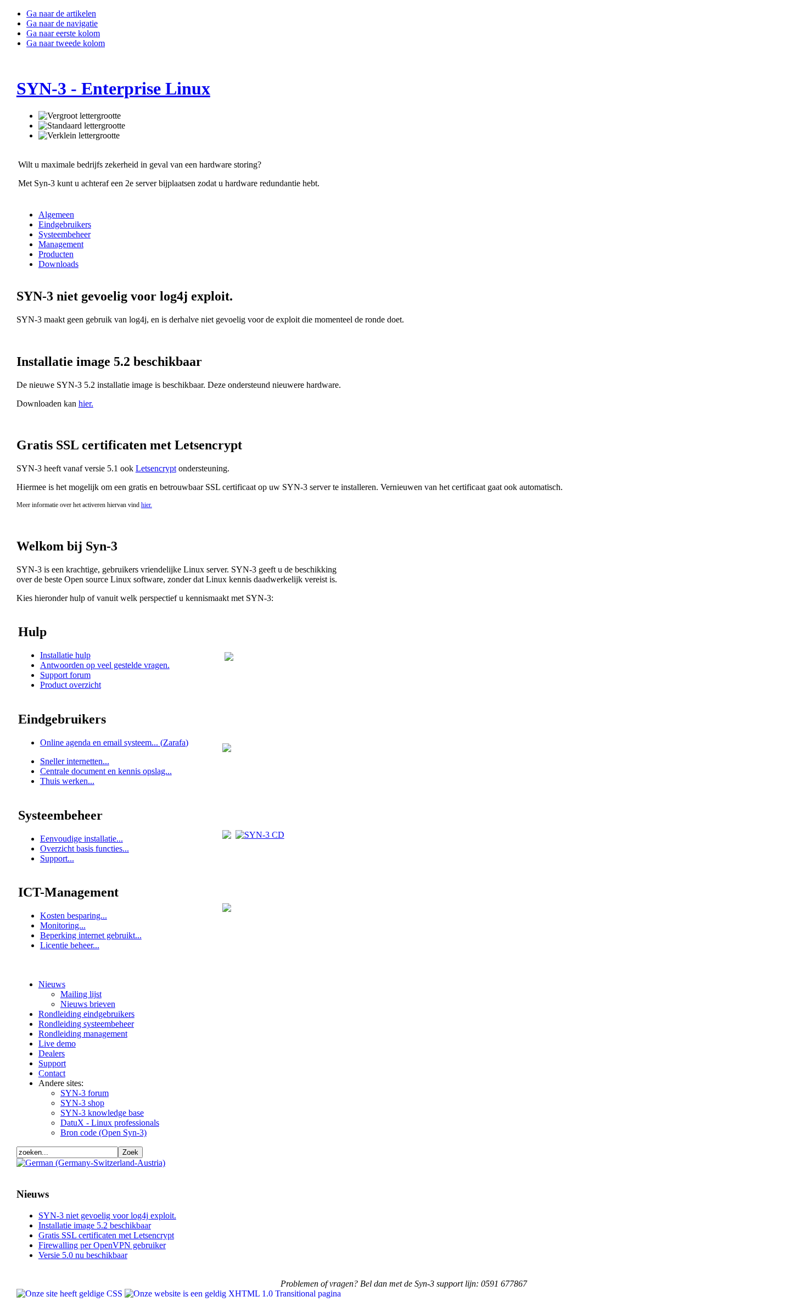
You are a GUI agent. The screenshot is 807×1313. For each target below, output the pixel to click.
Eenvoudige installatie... (81, 838)
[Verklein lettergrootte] (79, 136)
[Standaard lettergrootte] (81, 126)
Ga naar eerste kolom (63, 33)
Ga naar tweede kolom (65, 43)
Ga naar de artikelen (61, 13)
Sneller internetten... (74, 761)
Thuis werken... (67, 781)
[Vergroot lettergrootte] (79, 116)
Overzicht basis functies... (84, 848)
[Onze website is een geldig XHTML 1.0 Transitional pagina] (233, 1293)
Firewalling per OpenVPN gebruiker (102, 1245)
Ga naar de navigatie (62, 23)
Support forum (65, 675)
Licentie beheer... (69, 945)
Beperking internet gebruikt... (91, 935)
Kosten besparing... (73, 915)
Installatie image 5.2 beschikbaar (94, 1225)
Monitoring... (63, 925)
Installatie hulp (65, 655)
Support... (57, 858)
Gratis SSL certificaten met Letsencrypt (106, 1235)
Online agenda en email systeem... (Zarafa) (114, 742)
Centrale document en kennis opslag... (106, 771)
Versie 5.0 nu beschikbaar (82, 1255)
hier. (86, 403)
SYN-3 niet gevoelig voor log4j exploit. (107, 1215)
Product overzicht (70, 684)
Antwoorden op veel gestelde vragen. (105, 665)
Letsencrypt (156, 468)
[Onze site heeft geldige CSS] (70, 1293)
